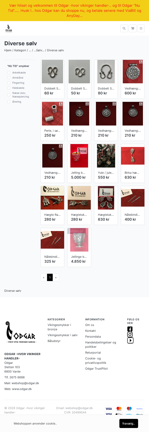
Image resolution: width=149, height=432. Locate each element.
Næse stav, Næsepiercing (20, 94)
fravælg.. (128, 423)
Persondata (93, 336)
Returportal (93, 352)
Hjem (7, 50)
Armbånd (17, 77)
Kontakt (90, 331)
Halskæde (18, 87)
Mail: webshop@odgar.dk (21, 383)
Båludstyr (54, 341)
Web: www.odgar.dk (18, 389)
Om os (89, 325)
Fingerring (18, 82)
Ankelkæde (19, 72)
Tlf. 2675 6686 (14, 377)
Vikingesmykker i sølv (63, 335)
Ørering (16, 101)
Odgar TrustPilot (96, 368)
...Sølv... (39, 50)
